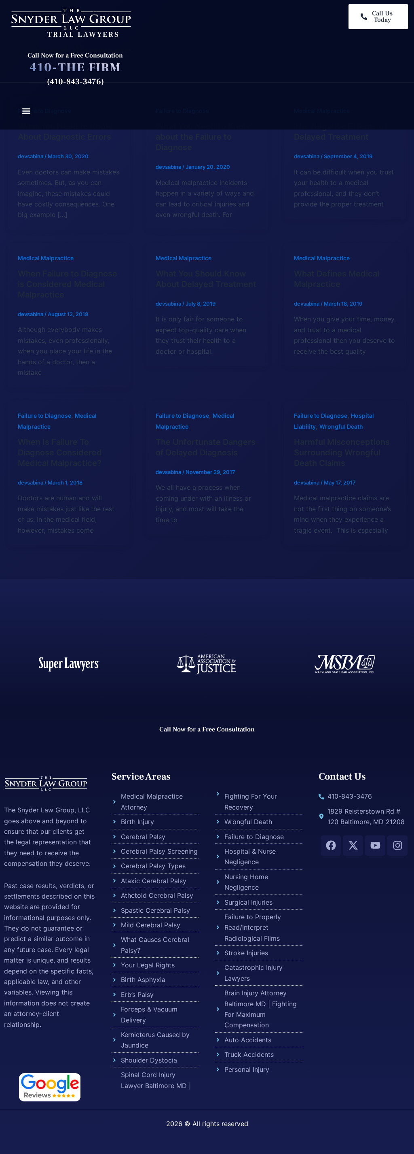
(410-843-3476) (75, 82)
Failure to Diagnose (44, 415)
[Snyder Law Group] (70, 19)
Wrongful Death (341, 426)
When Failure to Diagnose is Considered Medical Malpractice (67, 284)
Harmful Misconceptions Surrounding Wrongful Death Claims (342, 452)
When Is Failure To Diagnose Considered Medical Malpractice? (60, 452)
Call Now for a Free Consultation (75, 55)
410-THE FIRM (75, 67)
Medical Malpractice (46, 258)
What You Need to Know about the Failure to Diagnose (203, 136)
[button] (26, 110)
